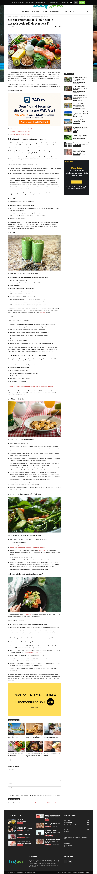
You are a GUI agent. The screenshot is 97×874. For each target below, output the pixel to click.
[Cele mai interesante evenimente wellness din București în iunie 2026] (68, 105)
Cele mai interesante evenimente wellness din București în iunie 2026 (79, 105)
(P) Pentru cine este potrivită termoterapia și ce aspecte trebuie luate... (80, 97)
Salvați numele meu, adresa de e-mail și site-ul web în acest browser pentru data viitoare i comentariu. (35, 795)
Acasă (9, 16)
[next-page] (11, 760)
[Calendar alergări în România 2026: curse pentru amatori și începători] (68, 129)
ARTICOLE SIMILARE (14, 720)
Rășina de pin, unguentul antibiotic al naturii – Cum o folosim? (80, 88)
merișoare (42, 312)
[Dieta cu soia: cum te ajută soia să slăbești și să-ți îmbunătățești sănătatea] (34, 729)
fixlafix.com (28, 614)
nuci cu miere (42, 550)
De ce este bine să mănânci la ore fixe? (20, 134)
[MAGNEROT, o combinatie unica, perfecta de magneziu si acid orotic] (40, 816)
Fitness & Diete (26, 11)
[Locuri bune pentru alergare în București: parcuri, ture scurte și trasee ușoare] (68, 113)
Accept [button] (82, 2)
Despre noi (60, 872)
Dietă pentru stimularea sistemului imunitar (21, 129)
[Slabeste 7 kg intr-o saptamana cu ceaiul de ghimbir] (12, 821)
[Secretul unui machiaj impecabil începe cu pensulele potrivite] (68, 144)
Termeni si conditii (68, 872)
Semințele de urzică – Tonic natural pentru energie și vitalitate (80, 79)
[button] (87, 12)
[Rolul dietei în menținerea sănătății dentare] (52, 746)
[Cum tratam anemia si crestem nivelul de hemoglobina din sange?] (40, 841)
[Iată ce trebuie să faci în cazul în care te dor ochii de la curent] (40, 825)
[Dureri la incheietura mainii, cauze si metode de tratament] (12, 843)
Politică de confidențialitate (78, 872)
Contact (87, 872)
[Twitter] (13, 29)
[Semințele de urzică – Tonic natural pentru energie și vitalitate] (68, 79)
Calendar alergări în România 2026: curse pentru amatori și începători (80, 129)
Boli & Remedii (36, 11)
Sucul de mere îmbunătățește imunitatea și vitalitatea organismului (27, 547)
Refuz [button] (71, 2)
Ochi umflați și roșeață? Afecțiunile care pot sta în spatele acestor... (79, 151)
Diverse (65, 11)
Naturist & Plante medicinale (79, 82)
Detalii (76, 2)
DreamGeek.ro (68, 845)
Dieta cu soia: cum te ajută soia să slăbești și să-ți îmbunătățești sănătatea (34, 737)
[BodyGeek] (48, 5)
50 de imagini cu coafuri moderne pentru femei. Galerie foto (52, 832)
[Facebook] (9, 29)
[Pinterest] (16, 29)
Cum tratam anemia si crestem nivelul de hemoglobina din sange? (52, 841)
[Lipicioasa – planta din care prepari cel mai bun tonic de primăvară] (68, 137)
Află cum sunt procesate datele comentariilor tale (47, 802)
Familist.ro (67, 847)
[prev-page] (9, 760)
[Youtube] (70, 861)
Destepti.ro (67, 843)
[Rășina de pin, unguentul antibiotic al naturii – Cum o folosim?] (68, 88)
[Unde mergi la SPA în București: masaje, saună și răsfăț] (16, 729)
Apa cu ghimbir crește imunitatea (33, 652)
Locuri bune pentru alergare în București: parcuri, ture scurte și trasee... (80, 113)
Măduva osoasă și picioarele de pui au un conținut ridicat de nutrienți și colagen (34, 755)
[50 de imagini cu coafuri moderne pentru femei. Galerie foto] (40, 832)
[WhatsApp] (20, 29)
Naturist (45, 11)
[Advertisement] (75, 40)
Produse (71, 11)
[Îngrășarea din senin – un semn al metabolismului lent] (16, 746)
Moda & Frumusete (55, 11)
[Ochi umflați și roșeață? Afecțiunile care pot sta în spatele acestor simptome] (68, 152)
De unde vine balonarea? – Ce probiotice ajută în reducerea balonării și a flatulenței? (51, 737)
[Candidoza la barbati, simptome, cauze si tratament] (12, 829)
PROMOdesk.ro (68, 839)
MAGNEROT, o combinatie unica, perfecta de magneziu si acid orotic (53, 817)
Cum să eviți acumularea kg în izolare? (20, 131)
